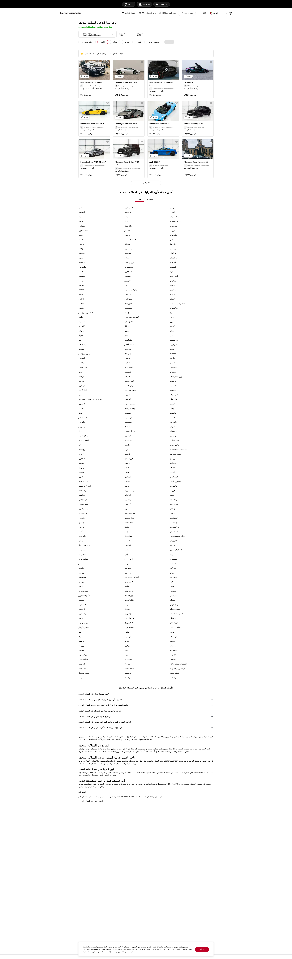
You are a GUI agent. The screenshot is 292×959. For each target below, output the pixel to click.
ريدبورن (127, 677)
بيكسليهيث (128, 340)
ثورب (172, 632)
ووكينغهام (174, 308)
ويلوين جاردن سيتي (177, 303)
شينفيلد (173, 618)
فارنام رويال (129, 623)
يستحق (81, 650)
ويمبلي (80, 235)
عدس (80, 372)
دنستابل (127, 326)
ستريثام (81, 285)
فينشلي (173, 267)
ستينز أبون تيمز (130, 390)
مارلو (80, 413)
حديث (172, 294)
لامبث (172, 417)
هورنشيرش (128, 458)
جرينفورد (127, 294)
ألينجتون (127, 436)
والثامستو (128, 226)
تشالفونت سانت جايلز (178, 664)
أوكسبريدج (82, 267)
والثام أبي (128, 495)
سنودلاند (173, 568)
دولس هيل (128, 353)
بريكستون (128, 249)
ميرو (126, 655)
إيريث (126, 312)
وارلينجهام (174, 604)
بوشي (126, 486)
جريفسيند (173, 258)
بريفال (172, 408)
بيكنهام (81, 308)
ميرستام (173, 595)
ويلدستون (128, 422)
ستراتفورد (128, 299)
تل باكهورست (129, 431)
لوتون (172, 207)
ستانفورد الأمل (175, 481)
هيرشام (127, 540)
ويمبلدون (81, 276)
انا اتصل (127, 426)
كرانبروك (127, 636)
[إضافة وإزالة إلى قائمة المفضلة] (107, 62)
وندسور (81, 472)
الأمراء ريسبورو (84, 595)
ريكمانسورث (129, 490)
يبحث (169, 42)
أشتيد (80, 531)
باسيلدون (81, 212)
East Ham (174, 244)
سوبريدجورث (83, 591)
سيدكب (173, 463)
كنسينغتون (82, 262)
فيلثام (80, 271)
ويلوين (126, 586)
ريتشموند (173, 499)
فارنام (126, 467)
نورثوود (127, 363)
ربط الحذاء (82, 490)
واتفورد (81, 244)
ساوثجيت (81, 376)
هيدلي (126, 641)
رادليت (127, 445)
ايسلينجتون (128, 207)
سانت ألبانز (174, 217)
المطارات (150, 199)
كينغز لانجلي (174, 677)
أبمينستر (81, 358)
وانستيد (173, 413)
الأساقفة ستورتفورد (131, 317)
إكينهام (172, 572)
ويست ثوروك (175, 609)
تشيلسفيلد (128, 536)
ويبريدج (81, 522)
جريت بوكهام (83, 623)
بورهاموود (174, 340)
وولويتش (127, 253)
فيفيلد (80, 239)
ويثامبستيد (128, 659)
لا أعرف (81, 454)
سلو (79, 217)
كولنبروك (173, 636)
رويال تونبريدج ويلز (131, 290)
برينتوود (81, 463)
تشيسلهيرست (129, 522)
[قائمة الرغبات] (226, 13)
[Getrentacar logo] (70, 13)
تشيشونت (128, 308)
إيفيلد (80, 431)
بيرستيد (81, 582)
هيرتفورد (173, 344)
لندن (80, 207)
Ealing (80, 249)
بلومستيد (127, 372)
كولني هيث (82, 668)
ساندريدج (81, 422)
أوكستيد (81, 568)
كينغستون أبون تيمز (85, 312)
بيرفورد (127, 645)
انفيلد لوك (174, 395)
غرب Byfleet (129, 627)
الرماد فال (174, 623)
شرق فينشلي (129, 518)
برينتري (173, 290)
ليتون (172, 349)
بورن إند (81, 645)
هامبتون (173, 385)
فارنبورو (127, 280)
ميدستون (173, 226)
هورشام (127, 463)
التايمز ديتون (175, 445)
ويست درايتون (129, 408)
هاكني (172, 358)
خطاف (172, 582)
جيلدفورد (81, 458)
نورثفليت (127, 481)
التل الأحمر (82, 390)
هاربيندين (127, 477)
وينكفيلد (127, 527)
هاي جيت (127, 358)
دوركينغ (173, 545)
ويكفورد (127, 472)
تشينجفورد (128, 271)
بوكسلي (173, 436)
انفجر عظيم (174, 440)
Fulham (127, 244)
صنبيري (173, 390)
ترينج (172, 554)
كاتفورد (81, 299)
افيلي (172, 586)
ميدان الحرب (83, 436)
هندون (80, 294)
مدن (139, 199)
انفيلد (126, 221)
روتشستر (128, 276)
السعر (139, 42)
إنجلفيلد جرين (83, 559)
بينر (79, 340)
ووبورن (81, 572)
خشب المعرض (175, 454)
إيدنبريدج (127, 613)
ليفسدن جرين (83, 440)
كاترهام (127, 376)
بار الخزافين (82, 499)
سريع (172, 322)
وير (125, 509)
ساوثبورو (173, 559)
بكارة (172, 271)
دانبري (80, 636)
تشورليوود (82, 550)
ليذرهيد (173, 563)
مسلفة (127, 217)
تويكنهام (173, 280)
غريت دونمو (128, 591)
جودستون (128, 673)
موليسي (173, 381)
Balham (173, 353)
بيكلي (80, 540)
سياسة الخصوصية (99, 949)
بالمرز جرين (128, 367)
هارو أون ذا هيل (84, 545)
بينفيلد (172, 600)
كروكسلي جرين (176, 550)
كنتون (172, 326)
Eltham (81, 303)
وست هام (82, 344)
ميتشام (81, 280)
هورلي (172, 490)
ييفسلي (81, 408)
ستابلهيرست (129, 668)
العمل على (174, 276)
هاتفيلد (172, 467)
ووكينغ (172, 458)
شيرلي (81, 395)
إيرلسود (81, 641)
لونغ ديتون (82, 449)
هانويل (80, 335)
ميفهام (126, 632)
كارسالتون (174, 477)
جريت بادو (174, 531)
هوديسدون (174, 504)
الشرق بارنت (129, 381)
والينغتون (127, 499)
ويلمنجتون (82, 613)
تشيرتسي (173, 518)
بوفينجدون (82, 577)
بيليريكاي (127, 349)
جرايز (172, 317)
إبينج (126, 554)
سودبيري (127, 413)
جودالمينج (82, 495)
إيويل (172, 331)
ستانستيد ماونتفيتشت (178, 449)
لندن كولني (128, 582)
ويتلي (126, 604)
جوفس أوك (82, 655)
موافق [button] (202, 949)
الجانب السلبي (175, 627)
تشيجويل (173, 540)
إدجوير (80, 258)
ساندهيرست (83, 504)
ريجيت (172, 495)
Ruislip (81, 290)
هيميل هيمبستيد (130, 239)
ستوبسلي (128, 440)
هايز (171, 239)
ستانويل (173, 426)
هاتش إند (173, 422)
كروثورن (81, 609)
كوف (126, 449)
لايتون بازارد (128, 322)
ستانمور (81, 363)
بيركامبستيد (82, 513)
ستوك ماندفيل (83, 673)
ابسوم (172, 472)
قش (171, 335)
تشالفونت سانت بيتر (177, 536)
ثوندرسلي (173, 522)
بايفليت (81, 600)
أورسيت (81, 664)
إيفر (79, 563)
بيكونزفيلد (82, 554)
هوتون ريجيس (129, 513)
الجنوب (173, 262)
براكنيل (173, 253)
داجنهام (127, 235)
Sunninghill (128, 559)
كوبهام (126, 650)
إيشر (80, 632)
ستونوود (173, 659)
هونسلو (127, 230)
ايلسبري (173, 285)
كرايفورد (127, 545)
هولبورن (173, 363)
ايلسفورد (127, 572)
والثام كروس (129, 600)
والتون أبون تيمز (84, 353)
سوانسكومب (83, 659)
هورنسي (173, 367)
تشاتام (126, 258)
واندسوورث (128, 267)
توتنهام (80, 221)
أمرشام (127, 531)
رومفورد (81, 226)
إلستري (173, 645)
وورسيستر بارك (176, 376)
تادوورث (173, 650)
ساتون (80, 317)
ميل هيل (173, 509)
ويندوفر (173, 591)
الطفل (172, 299)
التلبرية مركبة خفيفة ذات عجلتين (90, 399)
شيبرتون (127, 568)
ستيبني (81, 349)
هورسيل (173, 431)
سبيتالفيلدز (82, 417)
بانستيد (172, 404)
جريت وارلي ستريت (177, 668)
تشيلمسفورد (83, 230)
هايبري (126, 331)
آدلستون (81, 404)
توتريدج (81, 527)
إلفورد (172, 212)
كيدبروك (127, 399)
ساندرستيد (82, 536)
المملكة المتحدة (84, 801)
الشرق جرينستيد (84, 486)
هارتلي (80, 677)
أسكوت (127, 550)
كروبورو (127, 504)
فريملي (127, 454)
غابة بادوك (82, 604)
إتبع (79, 445)
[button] (204, 13)
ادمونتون (81, 253)
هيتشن (126, 335)
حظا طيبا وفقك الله (177, 613)
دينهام (80, 618)
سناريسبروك (129, 417)
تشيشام (173, 372)
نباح (125, 285)
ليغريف (127, 395)
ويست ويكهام (129, 404)
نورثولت (81, 331)
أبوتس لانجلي (129, 385)
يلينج (172, 312)
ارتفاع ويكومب (175, 221)
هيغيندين (173, 577)
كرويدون (127, 212)
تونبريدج (81, 467)
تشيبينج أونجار (83, 627)
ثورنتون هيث (129, 262)
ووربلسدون (128, 595)
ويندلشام (81, 518)
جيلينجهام (173, 235)
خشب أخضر (129, 344)
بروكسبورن (174, 527)
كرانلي (126, 563)
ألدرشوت (81, 322)
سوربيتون (128, 303)
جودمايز (81, 381)
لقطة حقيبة (174, 673)
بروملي (173, 249)
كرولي (172, 230)
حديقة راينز (82, 426)
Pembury (128, 664)
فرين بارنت (82, 367)
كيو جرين (81, 385)
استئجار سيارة (97, 801)
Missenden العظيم (131, 577)
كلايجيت (173, 655)
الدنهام (80, 586)
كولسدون (173, 486)
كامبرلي (81, 326)
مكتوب (173, 641)
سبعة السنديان (83, 481)
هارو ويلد (173, 399)
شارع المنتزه (129, 618)
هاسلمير (173, 513)
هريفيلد (127, 609)
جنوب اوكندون (83, 509)
